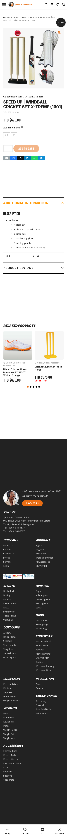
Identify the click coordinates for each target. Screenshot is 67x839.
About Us (8, 545)
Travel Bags (42, 628)
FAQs (6, 565)
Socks (39, 607)
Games (39, 688)
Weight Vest (9, 738)
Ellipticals (7, 688)
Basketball (8, 591)
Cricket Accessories (21, 362)
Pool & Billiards (43, 709)
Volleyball (8, 619)
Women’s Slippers (44, 670)
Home (6, 17)
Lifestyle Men (42, 657)
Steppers (7, 692)
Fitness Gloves (10, 759)
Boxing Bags (42, 624)
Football (7, 599)
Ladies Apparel (43, 599)
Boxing (6, 595)
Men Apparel (42, 603)
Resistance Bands (12, 763)
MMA (6, 607)
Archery (7, 632)
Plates (6, 725)
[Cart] (63, 5)
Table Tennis (9, 615)
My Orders (41, 553)
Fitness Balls (9, 755)
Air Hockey (41, 701)
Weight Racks (10, 729)
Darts (38, 684)
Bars (5, 713)
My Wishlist (41, 565)
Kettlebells (8, 721)
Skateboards (9, 645)
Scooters (7, 640)
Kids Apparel (42, 595)
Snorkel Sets (9, 653)
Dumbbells (8, 717)
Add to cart (26, 148)
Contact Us (8, 553)
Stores (6, 557)
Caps (38, 591)
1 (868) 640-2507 (16, 531)
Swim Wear (9, 611)
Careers (7, 549)
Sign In (39, 545)
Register (40, 549)
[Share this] (13, 158)
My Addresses (43, 561)
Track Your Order (44, 557)
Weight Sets (9, 734)
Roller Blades (10, 636)
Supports (7, 775)
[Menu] (3, 5)
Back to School (43, 641)
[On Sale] (24, 830)
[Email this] (6, 158)
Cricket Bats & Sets (35, 17)
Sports (14, 17)
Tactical (39, 662)
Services (7, 561)
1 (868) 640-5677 (16, 527)
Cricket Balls (49, 362)
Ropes (6, 767)
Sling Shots (8, 649)
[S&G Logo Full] (20, 4)
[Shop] (7, 830)
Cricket (22, 17)
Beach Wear (42, 645)
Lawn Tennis (9, 603)
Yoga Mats (8, 779)
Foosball (40, 705)
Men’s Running (43, 653)
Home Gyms (9, 696)
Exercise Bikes (10, 684)
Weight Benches (11, 700)
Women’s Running (45, 666)
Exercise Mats (10, 750)
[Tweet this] (20, 158)
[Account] (59, 830)
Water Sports (10, 657)
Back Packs (41, 620)
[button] (27, 386)
